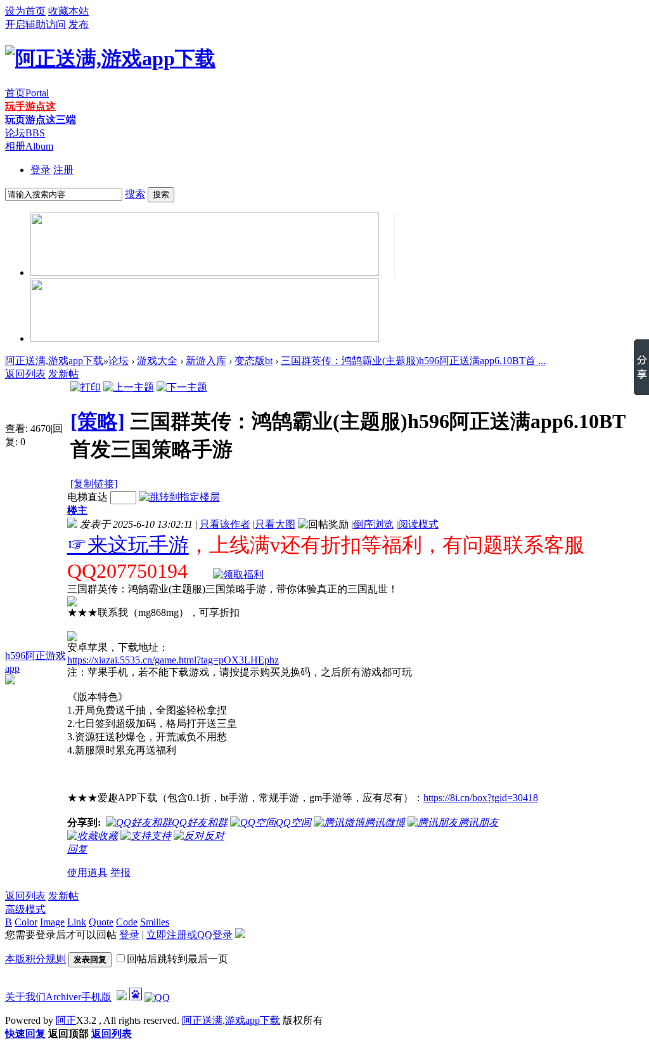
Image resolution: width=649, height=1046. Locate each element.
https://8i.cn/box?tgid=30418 (480, 797)
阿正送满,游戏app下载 (54, 360)
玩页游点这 (40, 119)
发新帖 (63, 374)
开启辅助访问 (35, 24)
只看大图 (275, 524)
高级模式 (25, 909)
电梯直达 (87, 497)
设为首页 (25, 11)
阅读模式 (418, 524)
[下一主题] (182, 387)
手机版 (96, 996)
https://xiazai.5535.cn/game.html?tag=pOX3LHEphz (173, 660)
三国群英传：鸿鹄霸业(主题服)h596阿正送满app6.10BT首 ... (413, 360)
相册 (29, 146)
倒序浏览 (373, 524)
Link (76, 922)
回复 (77, 849)
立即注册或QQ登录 (189, 934)
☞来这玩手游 (128, 544)
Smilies (154, 922)
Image (52, 922)
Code (127, 922)
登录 (40, 169)
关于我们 (25, 996)
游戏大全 (157, 360)
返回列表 (25, 374)
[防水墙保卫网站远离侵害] (122, 996)
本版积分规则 (35, 958)
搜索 (135, 193)
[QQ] (157, 996)
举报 (120, 872)
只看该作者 (225, 524)
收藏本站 (68, 11)
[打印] (85, 387)
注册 (63, 169)
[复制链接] (93, 483)
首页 (27, 93)
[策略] (97, 421)
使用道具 (87, 872)
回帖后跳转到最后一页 (177, 958)
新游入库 (206, 360)
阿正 (66, 1020)
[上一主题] (128, 387)
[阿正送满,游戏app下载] (110, 58)
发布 (78, 24)
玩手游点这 (30, 106)
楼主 (77, 510)
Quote (101, 922)
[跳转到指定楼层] (179, 497)
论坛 (25, 132)
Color (26, 922)
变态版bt (254, 360)
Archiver (63, 996)
